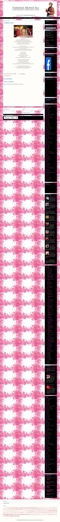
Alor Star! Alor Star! (48, 210)
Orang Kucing (49, 290)
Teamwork (47, 164)
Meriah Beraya (49, 283)
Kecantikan (47, 170)
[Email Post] (19, 73)
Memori (47, 135)
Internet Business (48, 151)
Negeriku (47, 174)
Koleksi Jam (49, 292)
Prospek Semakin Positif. (49, 324)
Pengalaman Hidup (48, 419)
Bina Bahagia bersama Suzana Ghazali (50, 490)
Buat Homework (49, 291)
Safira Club (47, 163)
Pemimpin (47, 123)
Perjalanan (47, 130)
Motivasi (47, 108)
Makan (47, 144)
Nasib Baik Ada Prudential (49, 330)
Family (47, 110)
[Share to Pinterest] (24, 73)
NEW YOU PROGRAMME (49, 444)
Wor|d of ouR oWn (49, 496)
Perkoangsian (48, 450)
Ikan (46, 453)
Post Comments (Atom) (25, 112)
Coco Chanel (49, 336)
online (46, 180)
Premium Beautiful (48, 117)
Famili (46, 413)
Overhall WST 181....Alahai (49, 317)
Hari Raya (47, 416)
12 (47, 267)
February (48, 358)
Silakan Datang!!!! (49, 287)
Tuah (46, 129)
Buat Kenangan (49, 344)
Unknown (48, 50)
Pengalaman (47, 141)
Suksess (47, 132)
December (49, 268)
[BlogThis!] (21, 73)
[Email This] (20, 73)
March (48, 357)
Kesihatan (47, 447)
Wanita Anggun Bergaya (49, 114)
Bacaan (47, 148)
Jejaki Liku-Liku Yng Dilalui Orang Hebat (50, 340)
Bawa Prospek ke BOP (50, 338)
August (48, 272)
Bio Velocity (47, 145)
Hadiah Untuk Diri (48, 142)
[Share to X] (22, 73)
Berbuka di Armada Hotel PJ (50, 312)
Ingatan (47, 169)
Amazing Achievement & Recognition (52, 387)
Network (47, 467)
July (48, 352)
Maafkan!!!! (49, 348)
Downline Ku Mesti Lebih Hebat (52, 203)
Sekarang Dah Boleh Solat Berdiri (52, 252)
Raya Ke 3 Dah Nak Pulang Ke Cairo (50, 326)
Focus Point (49, 308)
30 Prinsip (50, 215)
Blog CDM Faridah (48, 138)
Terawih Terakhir (49, 299)
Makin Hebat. (49, 349)
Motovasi (47, 157)
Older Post (40, 109)
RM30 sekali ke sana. (50, 305)
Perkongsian (8, 75)
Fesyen (47, 441)
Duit (46, 154)
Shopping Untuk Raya (50, 337)
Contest (47, 160)
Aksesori (47, 136)
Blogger (41, 520)
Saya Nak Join (51, 196)
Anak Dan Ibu (49, 343)
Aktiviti (46, 120)
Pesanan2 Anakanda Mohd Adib (50, 296)
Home (23, 109)
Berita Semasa (48, 407)
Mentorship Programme (49, 133)
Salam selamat (48, 470)
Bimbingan (47, 111)
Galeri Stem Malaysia (50, 320)
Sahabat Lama (48, 177)
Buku (46, 139)
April (48, 356)
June (48, 353)
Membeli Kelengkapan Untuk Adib (50, 314)
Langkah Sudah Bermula (49, 322)
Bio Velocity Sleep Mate (49, 167)
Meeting (47, 113)
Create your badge (48, 70)
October (48, 269)
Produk (47, 410)
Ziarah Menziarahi (50, 286)
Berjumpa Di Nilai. (49, 282)
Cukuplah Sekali (49, 345)
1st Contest (47, 166)
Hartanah (47, 126)
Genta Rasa (48, 477)
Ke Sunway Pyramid (50, 302)
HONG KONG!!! (51, 230)
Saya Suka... (49, 281)
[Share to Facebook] (23, 73)
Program (47, 147)
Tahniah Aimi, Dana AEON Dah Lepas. (52, 245)
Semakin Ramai (49, 273)
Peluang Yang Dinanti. (50, 274)
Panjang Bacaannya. (50, 319)
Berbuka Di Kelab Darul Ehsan (49, 307)
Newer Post (6, 109)
